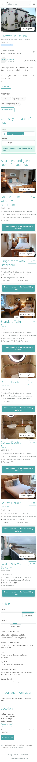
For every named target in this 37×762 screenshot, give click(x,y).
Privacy (9, 755)
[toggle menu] (34, 4)
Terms (16, 755)
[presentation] (18, 133)
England (21, 39)
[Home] (2, 745)
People (4, 138)
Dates (4, 130)
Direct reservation (7, 45)
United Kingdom (10, 745)
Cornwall (13, 39)
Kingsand (4, 39)
